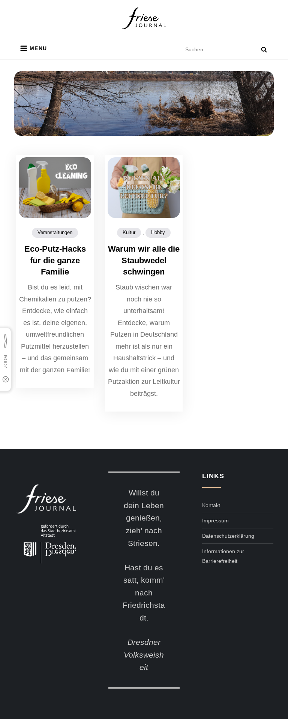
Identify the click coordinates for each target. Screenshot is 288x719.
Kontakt (211, 505)
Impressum (215, 521)
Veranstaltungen (55, 232)
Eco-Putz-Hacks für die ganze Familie (55, 260)
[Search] (264, 49)
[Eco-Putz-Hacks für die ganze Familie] (55, 187)
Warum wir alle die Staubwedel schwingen (144, 260)
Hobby (158, 232)
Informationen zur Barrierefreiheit (223, 556)
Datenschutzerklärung (228, 536)
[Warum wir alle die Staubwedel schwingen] (144, 187)
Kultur (129, 232)
